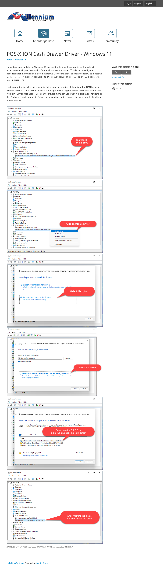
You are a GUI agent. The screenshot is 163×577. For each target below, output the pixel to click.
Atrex (9, 59)
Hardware (20, 59)
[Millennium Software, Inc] (30, 16)
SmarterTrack (41, 563)
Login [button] (128, 3)
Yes (116, 72)
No (126, 72)
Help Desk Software (15, 563)
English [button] (149, 3)
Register (138, 3)
